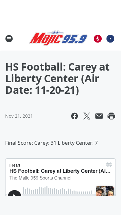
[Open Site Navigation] (9, 39)
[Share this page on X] (86, 116)
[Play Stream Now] (110, 39)
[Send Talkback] (98, 39)
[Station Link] (58, 39)
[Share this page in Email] (99, 116)
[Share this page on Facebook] (74, 116)
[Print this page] (111, 116)
